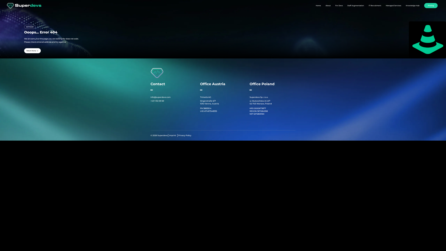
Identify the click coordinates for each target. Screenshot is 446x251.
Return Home (31, 51)
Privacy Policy (184, 135)
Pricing (431, 6)
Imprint (172, 135)
